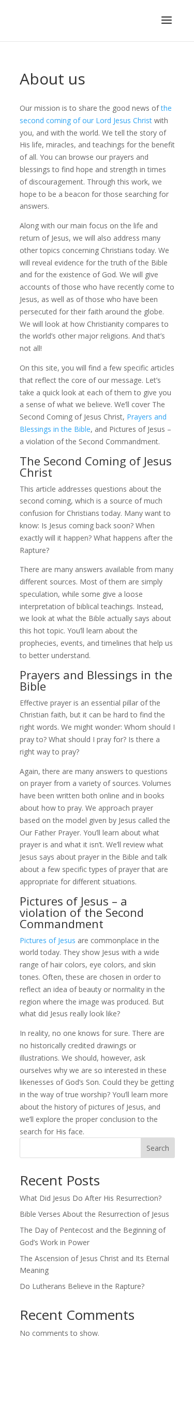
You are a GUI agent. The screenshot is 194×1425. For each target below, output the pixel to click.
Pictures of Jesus (48, 940)
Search (157, 1148)
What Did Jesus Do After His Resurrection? (90, 1198)
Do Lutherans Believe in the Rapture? (82, 1286)
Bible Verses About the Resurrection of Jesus (94, 1214)
